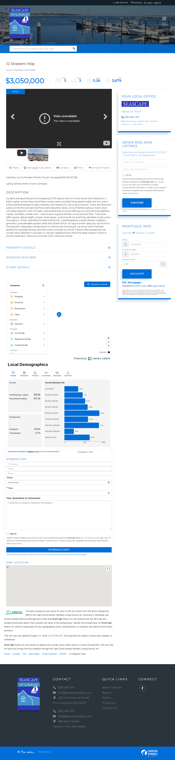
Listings (16, 653)
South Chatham (49, 653)
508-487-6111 (121, 3)
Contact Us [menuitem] (109, 708)
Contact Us (32, 451)
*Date (9, 477)
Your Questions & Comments (23, 498)
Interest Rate (128, 259)
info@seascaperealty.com (75, 692)
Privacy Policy (17, 543)
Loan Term (127, 233)
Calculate (137, 273)
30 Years (139, 233)
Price (124, 240)
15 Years (151, 233)
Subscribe (137, 202)
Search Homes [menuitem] (112, 687)
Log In (149, 3)
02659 (62, 653)
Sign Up (157, 3)
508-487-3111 (131, 117)
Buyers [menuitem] (107, 692)
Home (7, 653)
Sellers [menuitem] (106, 697)
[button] (74, 49)
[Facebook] (142, 688)
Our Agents (137, 124)
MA (24, 653)
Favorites (137, 3)
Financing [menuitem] (109, 703)
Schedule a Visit (85, 451)
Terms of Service (74, 554)
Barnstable (34, 653)
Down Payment (129, 250)
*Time (9, 488)
